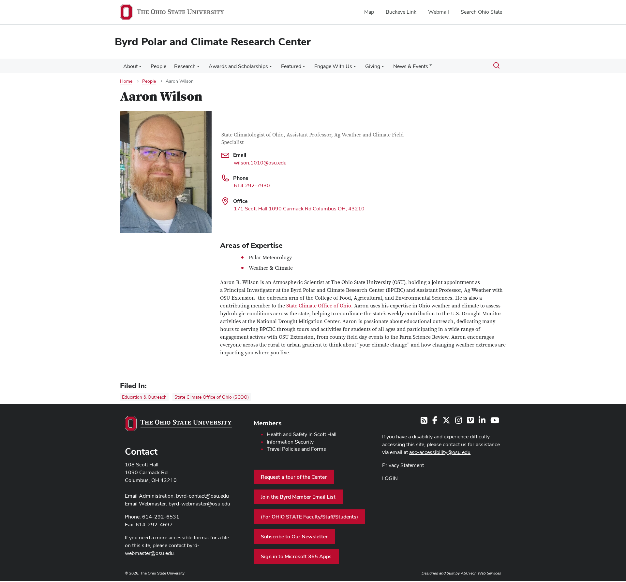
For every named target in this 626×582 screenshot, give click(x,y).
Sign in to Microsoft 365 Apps (296, 556)
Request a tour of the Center (294, 477)
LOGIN (390, 478)
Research (185, 66)
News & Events (410, 66)
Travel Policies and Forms (296, 449)
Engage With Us (333, 66)
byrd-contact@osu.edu (202, 495)
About (130, 66)
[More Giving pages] (382, 68)
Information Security (290, 441)
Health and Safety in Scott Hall (301, 434)
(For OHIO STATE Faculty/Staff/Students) (309, 516)
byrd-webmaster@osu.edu (199, 503)
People (158, 66)
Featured (291, 66)
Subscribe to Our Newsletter (294, 536)
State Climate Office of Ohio (318, 306)
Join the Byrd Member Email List (298, 496)
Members (268, 423)
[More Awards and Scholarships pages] (270, 68)
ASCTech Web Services (481, 573)
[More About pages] (140, 68)
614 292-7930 (252, 185)
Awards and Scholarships (238, 66)
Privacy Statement (403, 465)
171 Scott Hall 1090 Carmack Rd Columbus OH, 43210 (299, 208)
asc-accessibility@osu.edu (439, 452)
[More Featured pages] (303, 68)
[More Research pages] (198, 68)
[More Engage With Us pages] (354, 68)
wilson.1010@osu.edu (260, 162)
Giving (372, 66)
